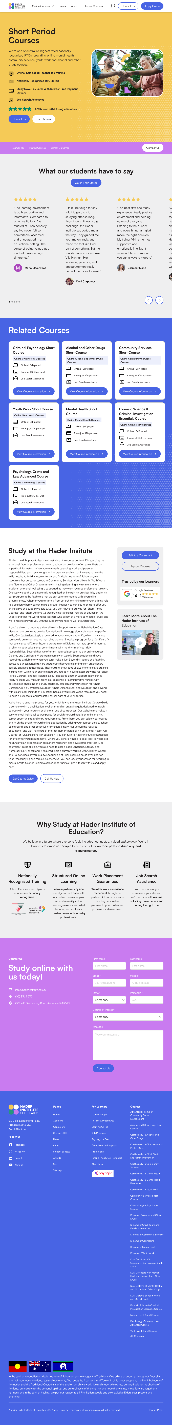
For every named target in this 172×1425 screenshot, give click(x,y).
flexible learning (30, 635)
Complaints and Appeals (104, 1145)
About (74, 6)
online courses (95, 651)
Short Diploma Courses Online (43, 612)
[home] (17, 6)
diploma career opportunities (52, 762)
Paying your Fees (100, 1139)
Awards (57, 1157)
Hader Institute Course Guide (91, 702)
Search (56, 1164)
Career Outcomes (60, 147)
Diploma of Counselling (142, 1240)
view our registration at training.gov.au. (81, 1409)
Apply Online (152, 6)
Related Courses (37, 147)
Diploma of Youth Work (142, 1253)
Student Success (93, 6)
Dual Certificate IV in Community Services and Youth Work (146, 1263)
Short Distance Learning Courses (72, 687)
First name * (99, 958)
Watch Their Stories (86, 182)
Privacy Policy (156, 1409)
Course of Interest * (104, 1009)
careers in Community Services (54, 580)
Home (56, 1114)
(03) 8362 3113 (17, 1128)
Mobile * (134, 975)
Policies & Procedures (103, 1120)
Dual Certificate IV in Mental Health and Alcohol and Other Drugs (145, 1276)
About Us (58, 1120)
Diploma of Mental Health (143, 1246)
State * (96, 992)
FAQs (56, 1145)
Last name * (136, 958)
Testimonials (17, 147)
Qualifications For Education (39, 734)
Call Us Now (43, 119)
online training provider (75, 592)
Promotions (98, 1151)
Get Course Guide (23, 778)
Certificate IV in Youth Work (144, 1189)
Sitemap (57, 1170)
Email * (97, 975)
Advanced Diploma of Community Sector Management (141, 1115)
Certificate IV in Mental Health (145, 1173)
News (62, 6)
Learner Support (100, 1114)
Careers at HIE (60, 1133)
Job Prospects (99, 1133)
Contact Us (128, 6)
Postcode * (136, 992)
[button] (43, 6)
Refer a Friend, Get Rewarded (107, 1157)
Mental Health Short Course (144, 1315)
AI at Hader (97, 1164)
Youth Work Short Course (143, 1330)
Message (98, 1026)
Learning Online (100, 1126)
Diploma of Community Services (146, 1234)
